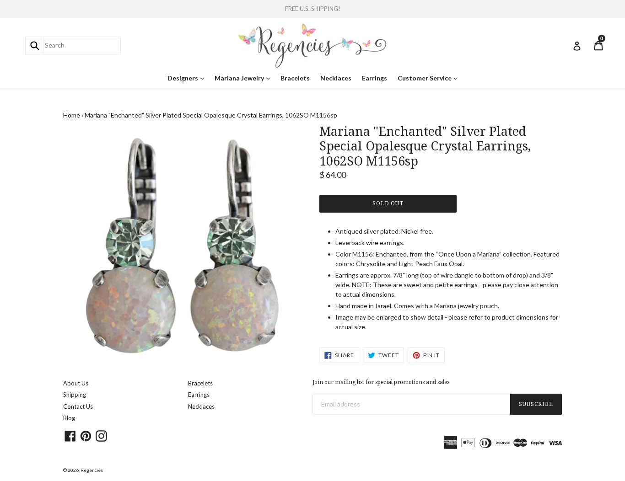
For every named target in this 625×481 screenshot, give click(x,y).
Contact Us (78, 406)
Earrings (374, 78)
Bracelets (295, 78)
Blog (69, 418)
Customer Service (430, 78)
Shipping (74, 394)
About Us (75, 383)
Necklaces (335, 78)
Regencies (92, 470)
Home (71, 115)
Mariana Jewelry (245, 78)
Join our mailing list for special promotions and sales (380, 382)
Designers (188, 78)
